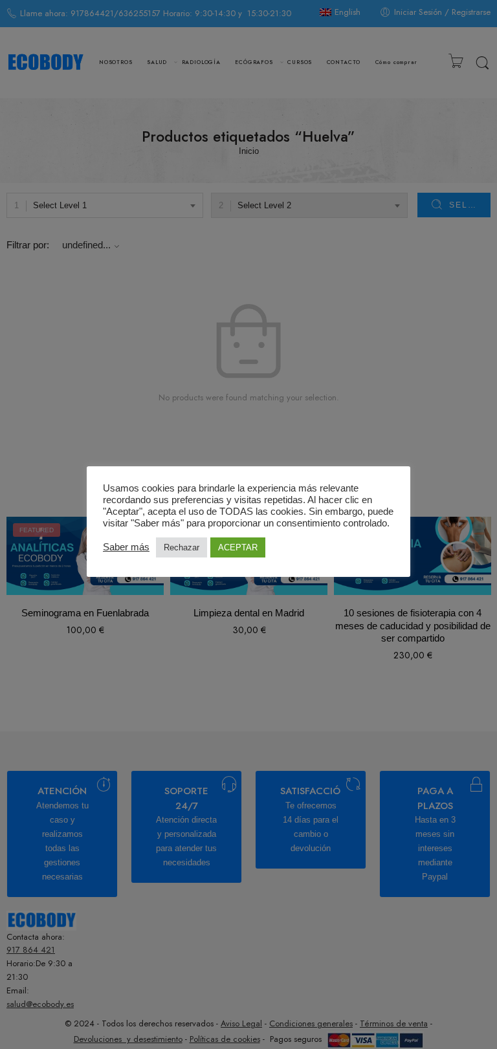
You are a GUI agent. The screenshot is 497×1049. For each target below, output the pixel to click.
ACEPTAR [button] (238, 547)
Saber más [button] (126, 547)
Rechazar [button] (181, 547)
